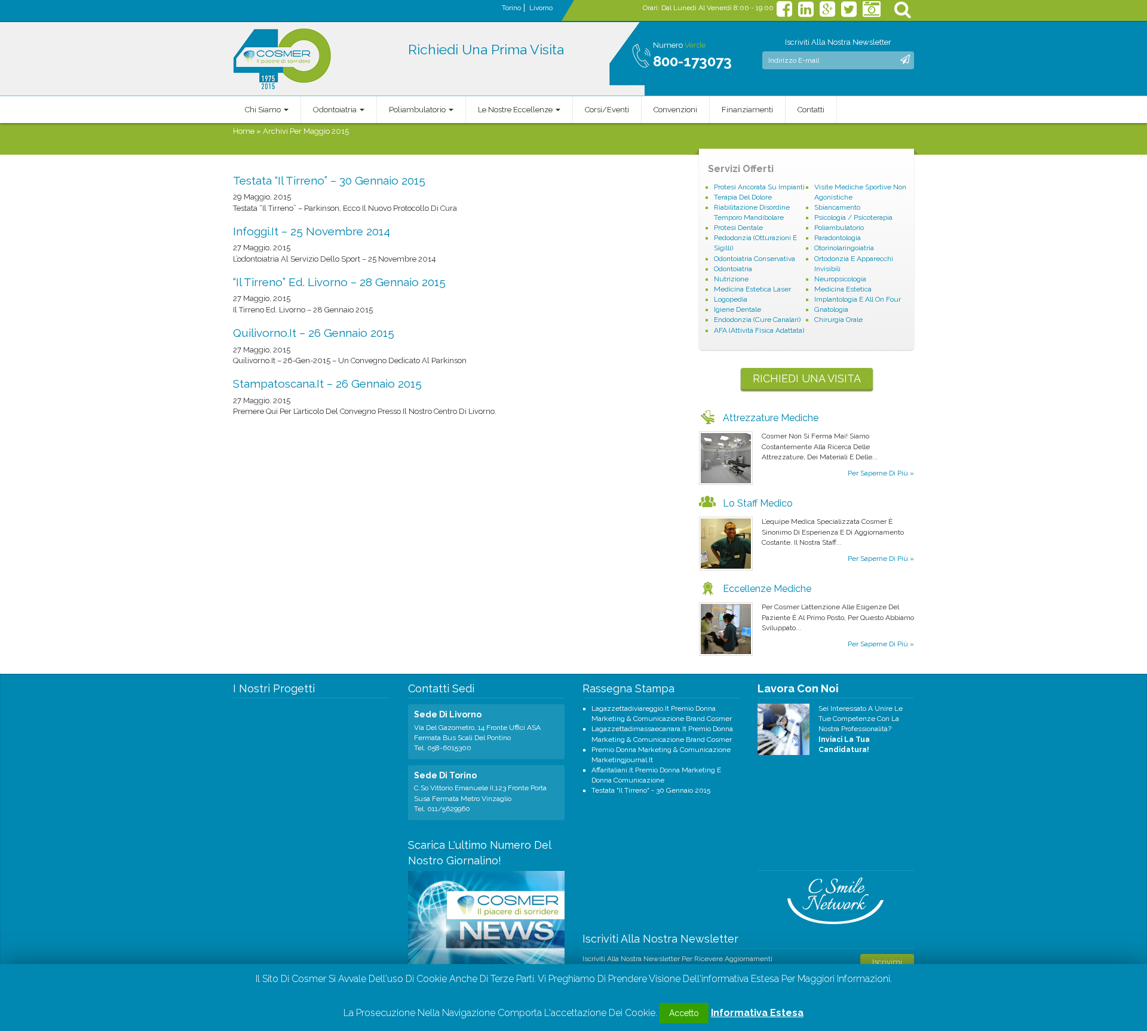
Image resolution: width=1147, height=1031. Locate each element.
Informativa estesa (757, 1012)
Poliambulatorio (418, 109)
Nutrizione (731, 279)
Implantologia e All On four (857, 299)
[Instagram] (872, 12)
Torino (511, 8)
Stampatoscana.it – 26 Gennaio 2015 (327, 383)
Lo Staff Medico (758, 503)
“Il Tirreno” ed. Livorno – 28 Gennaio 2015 (339, 282)
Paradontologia (837, 238)
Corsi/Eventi (607, 109)
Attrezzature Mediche (770, 418)
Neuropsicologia (840, 279)
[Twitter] (849, 12)
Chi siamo (264, 109)
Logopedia (730, 299)
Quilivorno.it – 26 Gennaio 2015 (313, 332)
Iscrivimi (887, 962)
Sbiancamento (837, 207)
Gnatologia (831, 309)
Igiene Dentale (737, 309)
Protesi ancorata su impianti (759, 187)
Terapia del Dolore (743, 197)
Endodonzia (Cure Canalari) (757, 319)
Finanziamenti (747, 109)
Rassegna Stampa (628, 688)
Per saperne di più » (881, 473)
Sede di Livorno (448, 714)
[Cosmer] (282, 59)
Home (243, 131)
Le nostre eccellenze (516, 109)
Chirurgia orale (838, 319)
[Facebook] (784, 12)
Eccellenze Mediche (767, 588)
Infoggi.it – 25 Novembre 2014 (311, 231)
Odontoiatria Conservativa (754, 258)
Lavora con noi (798, 688)
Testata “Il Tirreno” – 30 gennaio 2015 (329, 180)
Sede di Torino (445, 775)
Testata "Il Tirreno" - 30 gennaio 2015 (650, 790)
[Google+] (827, 12)
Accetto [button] (684, 1013)
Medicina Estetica (843, 289)
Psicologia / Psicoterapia (853, 217)
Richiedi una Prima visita (486, 49)
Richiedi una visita (807, 378)
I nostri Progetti (274, 688)
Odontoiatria (335, 109)
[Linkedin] (806, 12)
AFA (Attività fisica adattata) (759, 330)
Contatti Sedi (441, 688)
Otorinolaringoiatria (844, 248)
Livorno (541, 8)
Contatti (811, 109)
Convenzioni (675, 109)
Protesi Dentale (738, 227)
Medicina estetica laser (752, 289)
